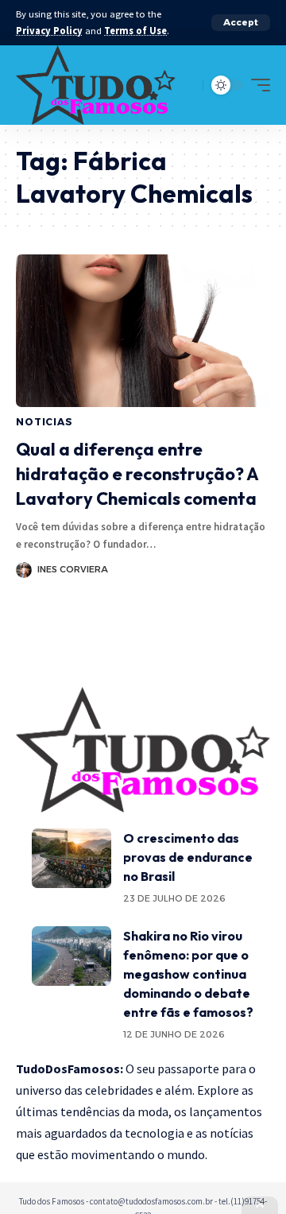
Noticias (44, 422)
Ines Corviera (72, 569)
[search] (187, 84)
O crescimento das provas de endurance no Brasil (188, 857)
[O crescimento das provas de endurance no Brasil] (71, 858)
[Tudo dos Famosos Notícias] (96, 85)
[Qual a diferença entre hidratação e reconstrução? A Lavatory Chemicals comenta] (143, 330)
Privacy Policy (49, 31)
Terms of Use (135, 31)
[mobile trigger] (256, 85)
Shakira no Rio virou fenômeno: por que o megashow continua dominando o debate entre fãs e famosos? (188, 974)
